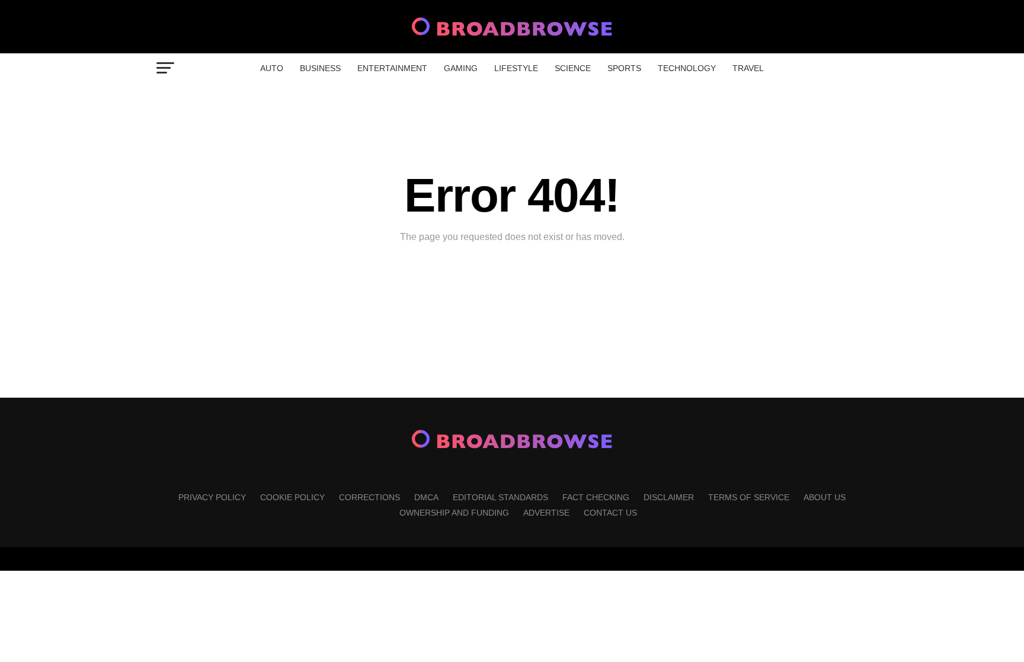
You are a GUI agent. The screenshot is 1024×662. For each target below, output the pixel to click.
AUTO (271, 68)
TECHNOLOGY (687, 68)
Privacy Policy (212, 497)
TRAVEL (748, 68)
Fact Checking (595, 497)
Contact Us (610, 512)
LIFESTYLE (516, 68)
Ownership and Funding (454, 512)
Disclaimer (669, 497)
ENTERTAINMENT (392, 68)
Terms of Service (748, 497)
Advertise (546, 512)
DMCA (426, 497)
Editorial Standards (500, 497)
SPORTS (624, 68)
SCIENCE (573, 68)
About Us (825, 497)
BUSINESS (320, 68)
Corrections (369, 497)
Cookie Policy (292, 497)
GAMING (461, 68)
